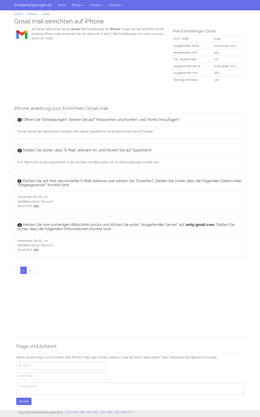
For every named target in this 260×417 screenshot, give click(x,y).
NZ (110, 412)
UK (75, 412)
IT (130, 412)
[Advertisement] (90, 72)
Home (61, 5)
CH (103, 412)
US (68, 412)
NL (61, 412)
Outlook (95, 5)
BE (82, 412)
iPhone (76, 5)
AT (96, 412)
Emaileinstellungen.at (32, 5)
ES (124, 412)
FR (117, 412)
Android (114, 5)
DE (89, 412)
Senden (24, 401)
